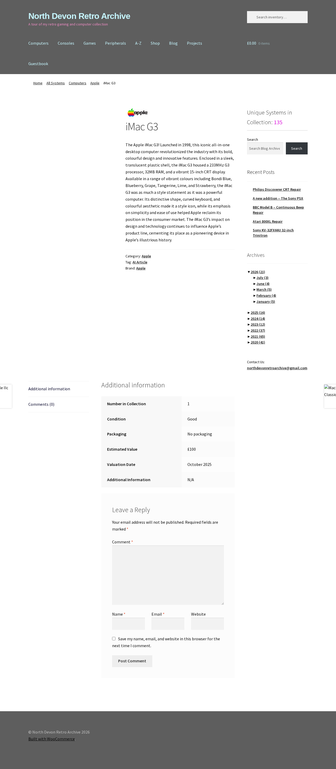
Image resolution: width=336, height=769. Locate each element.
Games (89, 43)
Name (118, 614)
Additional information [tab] (49, 388)
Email (158, 614)
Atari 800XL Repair (267, 221)
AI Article (140, 262)
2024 (258, 318)
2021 (258, 336)
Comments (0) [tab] (41, 404)
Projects (194, 43)
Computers (38, 43)
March (264, 289)
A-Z (138, 43)
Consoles (66, 43)
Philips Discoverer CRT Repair (277, 189)
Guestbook (38, 63)
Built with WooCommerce (51, 738)
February (266, 295)
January (265, 301)
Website (198, 614)
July (262, 277)
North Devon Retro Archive (79, 16)
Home (38, 83)
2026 (258, 271)
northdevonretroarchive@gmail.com (277, 368)
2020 (258, 342)
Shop (155, 43)
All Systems (55, 83)
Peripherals (115, 43)
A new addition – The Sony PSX (278, 198)
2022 (258, 330)
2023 (258, 324)
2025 (258, 312)
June (263, 283)
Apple (94, 83)
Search (252, 139)
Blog (173, 43)
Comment (122, 541)
